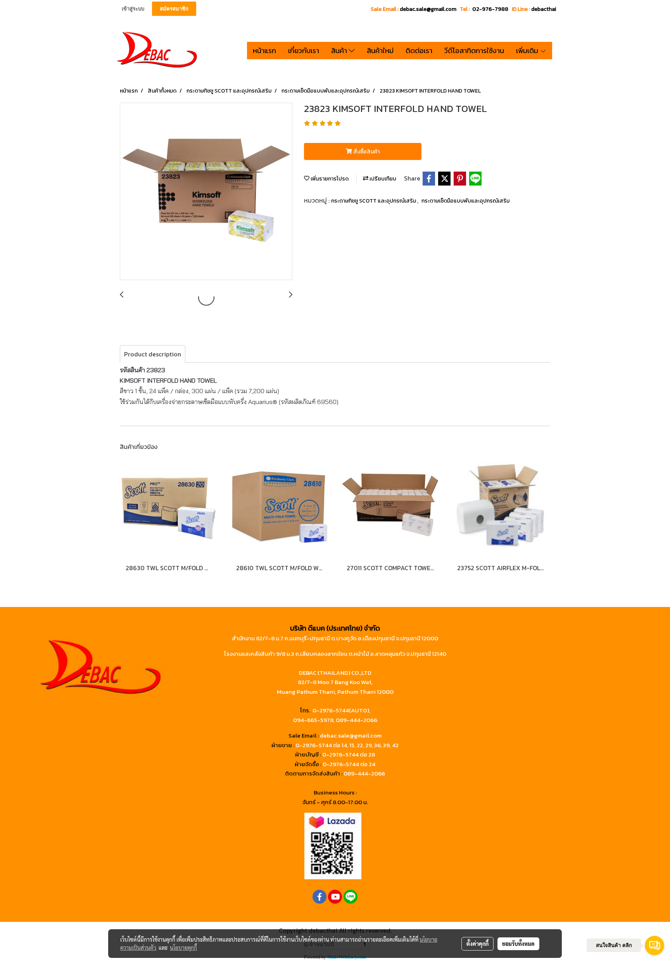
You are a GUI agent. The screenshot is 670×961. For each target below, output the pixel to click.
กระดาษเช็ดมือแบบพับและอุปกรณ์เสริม (465, 201)
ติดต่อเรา (419, 50)
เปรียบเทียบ (382, 179)
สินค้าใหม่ (380, 50)
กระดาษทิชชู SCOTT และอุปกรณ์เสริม (374, 201)
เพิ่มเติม (528, 50)
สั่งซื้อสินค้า (366, 152)
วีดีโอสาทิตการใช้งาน (474, 50)
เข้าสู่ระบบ (133, 9)
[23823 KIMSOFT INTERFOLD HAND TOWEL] (206, 191)
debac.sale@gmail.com (351, 735)
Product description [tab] (152, 354)
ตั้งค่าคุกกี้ (477, 943)
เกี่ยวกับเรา (303, 50)
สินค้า (340, 50)
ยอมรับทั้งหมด (518, 943)
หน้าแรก (264, 50)
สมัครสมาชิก (174, 9)
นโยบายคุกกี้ (183, 947)
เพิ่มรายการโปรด (329, 179)
